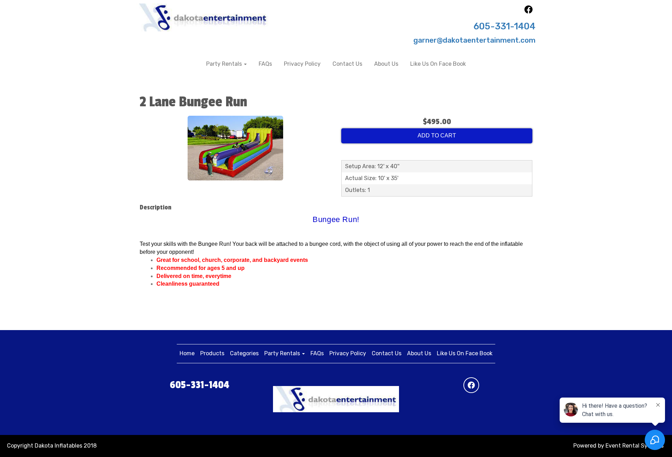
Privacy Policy (302, 63)
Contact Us (347, 63)
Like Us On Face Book (438, 63)
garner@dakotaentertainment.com (474, 40)
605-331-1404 (505, 26)
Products (212, 353)
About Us (386, 63)
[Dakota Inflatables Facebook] (528, 11)
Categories (244, 353)
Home (187, 353)
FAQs (265, 63)
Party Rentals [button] (224, 63)
